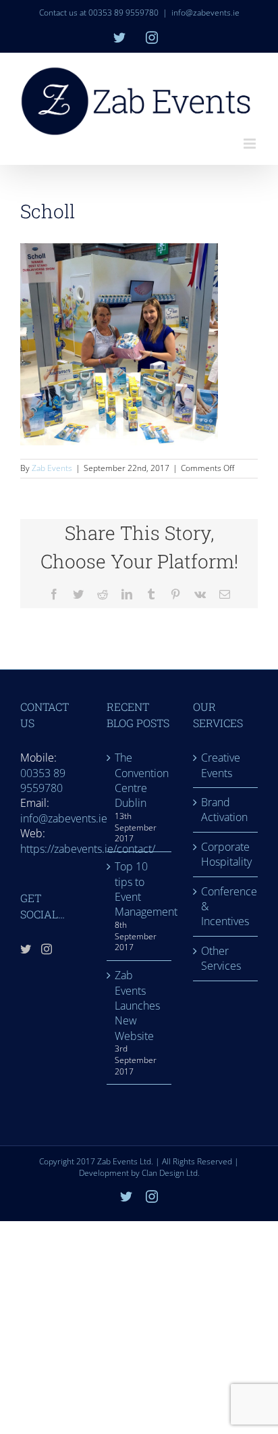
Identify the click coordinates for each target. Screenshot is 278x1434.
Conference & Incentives (226, 906)
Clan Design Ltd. (171, 1173)
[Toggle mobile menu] (251, 144)
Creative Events (220, 765)
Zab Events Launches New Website (137, 1005)
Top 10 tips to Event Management (140, 889)
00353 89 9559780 (42, 780)
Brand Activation (224, 809)
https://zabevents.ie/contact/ (87, 848)
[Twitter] (25, 948)
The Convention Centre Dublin (140, 780)
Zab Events (52, 468)
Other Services (221, 958)
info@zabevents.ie (205, 12)
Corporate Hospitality (226, 854)
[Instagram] (46, 948)
